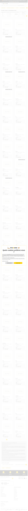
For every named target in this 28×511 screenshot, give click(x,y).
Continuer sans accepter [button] (5, 260)
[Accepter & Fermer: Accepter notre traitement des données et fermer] (18, 263)
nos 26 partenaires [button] (9, 254)
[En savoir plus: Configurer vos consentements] (9, 263)
